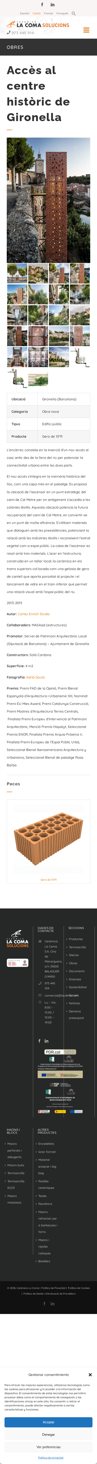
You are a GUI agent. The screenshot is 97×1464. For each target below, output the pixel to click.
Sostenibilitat (78, 987)
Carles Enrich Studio (34, 614)
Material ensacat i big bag (47, 1166)
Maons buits (15, 1165)
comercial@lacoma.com (52, 995)
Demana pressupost (76, 1014)
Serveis (74, 995)
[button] (90, 1374)
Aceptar (48, 1422)
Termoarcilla (77, 947)
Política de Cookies (79, 1288)
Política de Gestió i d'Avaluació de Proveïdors (49, 1293)
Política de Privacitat (53, 1288)
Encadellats (46, 1143)
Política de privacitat (50, 1457)
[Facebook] (39, 1041)
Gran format (47, 1152)
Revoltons (45, 1204)
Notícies (74, 1003)
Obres (73, 963)
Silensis (74, 955)
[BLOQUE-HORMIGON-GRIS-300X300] (48, 806)
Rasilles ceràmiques (46, 1184)
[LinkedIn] (46, 1041)
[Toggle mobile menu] (86, 30)
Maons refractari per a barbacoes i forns (47, 1222)
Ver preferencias (49, 1447)
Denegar (48, 1434)
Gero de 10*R (49, 879)
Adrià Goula (35, 677)
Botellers (44, 1261)
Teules (42, 1196)
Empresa (75, 979)
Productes (76, 939)
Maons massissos (14, 1199)
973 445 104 (23, 32)
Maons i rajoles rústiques (44, 1246)
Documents (77, 971)
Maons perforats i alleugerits (14, 1150)
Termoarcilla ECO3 (15, 1184)
